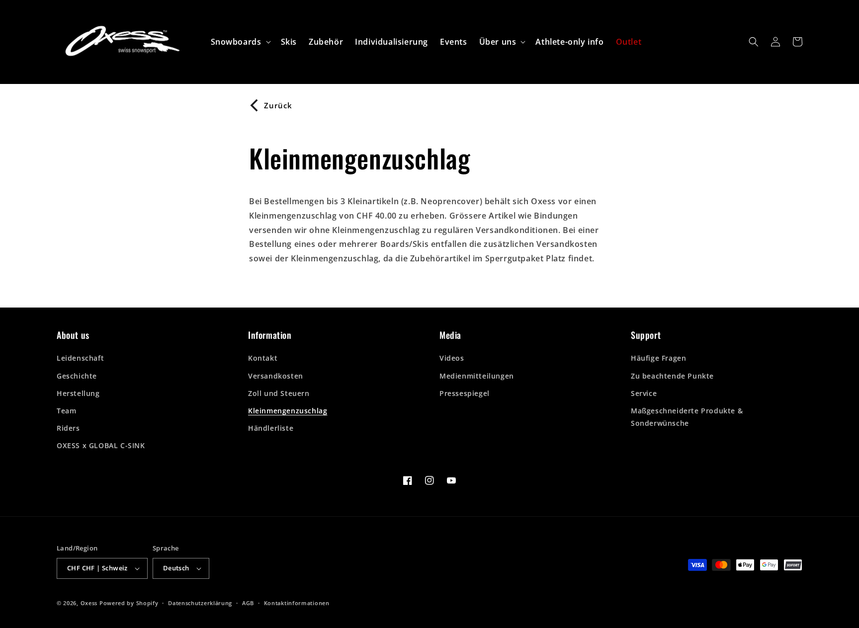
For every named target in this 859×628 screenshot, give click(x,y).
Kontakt (262, 358)
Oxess (89, 603)
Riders (68, 428)
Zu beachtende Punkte (672, 376)
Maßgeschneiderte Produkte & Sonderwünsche (687, 417)
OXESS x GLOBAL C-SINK (101, 445)
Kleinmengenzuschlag (287, 410)
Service (644, 393)
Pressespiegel (464, 393)
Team (66, 410)
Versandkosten (275, 376)
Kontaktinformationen (297, 603)
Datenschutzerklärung (200, 603)
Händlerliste (270, 428)
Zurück (278, 105)
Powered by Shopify (129, 603)
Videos (451, 358)
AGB (248, 603)
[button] (240, 42)
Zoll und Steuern (279, 393)
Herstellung (78, 393)
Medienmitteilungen (476, 376)
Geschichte (77, 376)
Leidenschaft (80, 358)
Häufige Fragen (658, 358)
